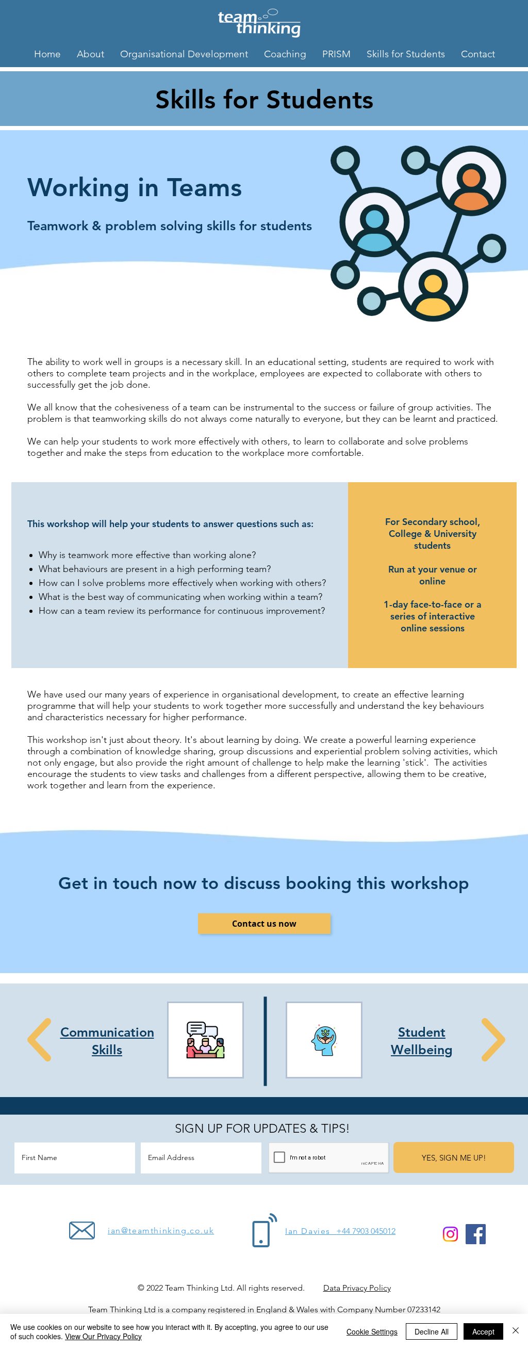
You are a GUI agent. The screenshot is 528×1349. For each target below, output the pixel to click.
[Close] (515, 1331)
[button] (264, 923)
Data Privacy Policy (357, 1288)
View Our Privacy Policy (103, 1336)
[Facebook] (476, 1234)
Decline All (432, 1331)
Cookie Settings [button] (372, 1331)
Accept (483, 1331)
